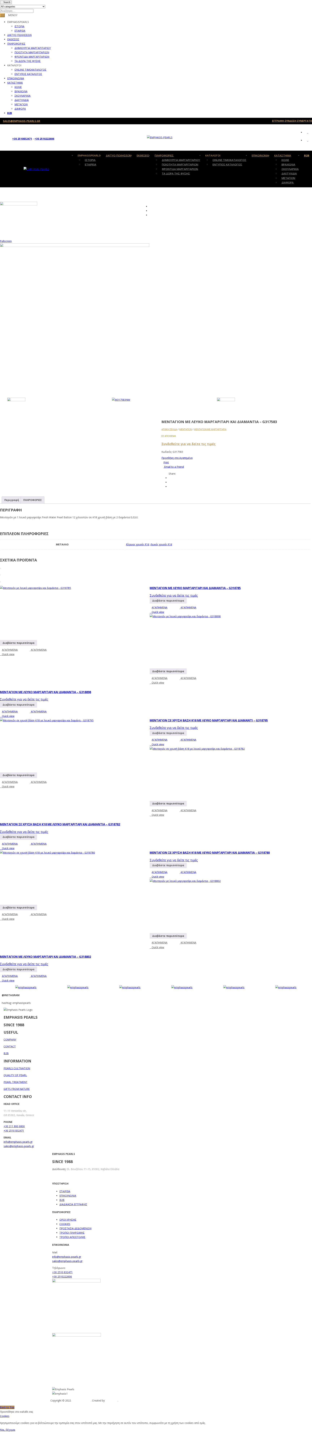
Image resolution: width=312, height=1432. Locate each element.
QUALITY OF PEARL (15, 1075)
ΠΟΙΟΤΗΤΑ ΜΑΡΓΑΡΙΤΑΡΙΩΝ (31, 52)
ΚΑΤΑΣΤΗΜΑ (15, 82)
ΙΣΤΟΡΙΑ (19, 26)
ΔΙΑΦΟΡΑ (20, 108)
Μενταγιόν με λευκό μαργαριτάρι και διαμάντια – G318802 (45, 957)
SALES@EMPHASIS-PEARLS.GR (21, 121)
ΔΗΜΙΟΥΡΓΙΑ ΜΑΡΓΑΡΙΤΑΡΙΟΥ (32, 48)
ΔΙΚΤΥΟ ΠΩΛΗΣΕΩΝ (19, 35)
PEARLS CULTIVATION (17, 1068)
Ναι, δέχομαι (7, 1429)
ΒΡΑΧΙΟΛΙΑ (20, 91)
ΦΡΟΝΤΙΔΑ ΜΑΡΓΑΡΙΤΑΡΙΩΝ (31, 56)
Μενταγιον (185, 429)
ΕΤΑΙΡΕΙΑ (19, 30)
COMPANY (10, 1039)
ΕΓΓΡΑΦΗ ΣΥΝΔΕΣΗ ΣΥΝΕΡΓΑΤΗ (292, 120)
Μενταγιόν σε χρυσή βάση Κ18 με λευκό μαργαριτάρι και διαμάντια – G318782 (60, 824)
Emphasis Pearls (81, 1400)
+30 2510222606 (44, 138)
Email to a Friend (173, 466)
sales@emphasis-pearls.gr (19, 1146)
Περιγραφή (11, 500)
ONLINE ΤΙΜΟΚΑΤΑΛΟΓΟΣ (30, 69)
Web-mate (111, 1400)
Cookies (4, 1416)
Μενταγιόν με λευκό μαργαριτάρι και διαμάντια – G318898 (45, 692)
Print (166, 462)
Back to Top (7, 1407)
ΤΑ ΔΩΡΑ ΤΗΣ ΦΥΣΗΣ (27, 61)
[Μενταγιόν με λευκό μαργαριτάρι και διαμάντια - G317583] (54, 407)
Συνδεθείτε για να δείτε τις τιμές (188, 444)
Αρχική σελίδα (169, 429)
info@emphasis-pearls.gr (18, 1142)
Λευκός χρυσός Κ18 (161, 544)
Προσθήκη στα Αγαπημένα (176, 458)
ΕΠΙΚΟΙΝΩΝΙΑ (15, 78)
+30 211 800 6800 (14, 1126)
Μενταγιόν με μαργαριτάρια (210, 429)
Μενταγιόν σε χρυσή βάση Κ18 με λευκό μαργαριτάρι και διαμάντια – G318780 (210, 853)
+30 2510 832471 (14, 1130)
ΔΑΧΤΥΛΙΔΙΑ (21, 100)
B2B (9, 113)
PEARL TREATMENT (15, 1082)
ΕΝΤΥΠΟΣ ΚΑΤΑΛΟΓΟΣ (28, 74)
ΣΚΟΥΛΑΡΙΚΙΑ (22, 95)
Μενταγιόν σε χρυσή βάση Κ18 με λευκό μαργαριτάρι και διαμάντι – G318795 (209, 720)
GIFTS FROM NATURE (17, 1089)
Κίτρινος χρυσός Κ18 (137, 544)
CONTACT (10, 1046)
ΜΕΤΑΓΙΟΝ (21, 104)
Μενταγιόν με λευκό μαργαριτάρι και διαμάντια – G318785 (195, 588)
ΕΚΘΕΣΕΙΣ (13, 39)
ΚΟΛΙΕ (18, 87)
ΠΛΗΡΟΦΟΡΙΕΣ (16, 43)
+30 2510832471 (22, 138)
